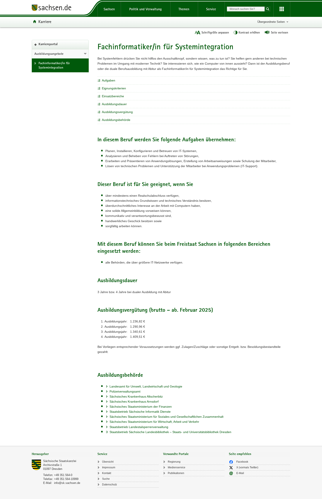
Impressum (108, 467)
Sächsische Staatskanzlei (59, 461)
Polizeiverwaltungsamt (125, 391)
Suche (106, 478)
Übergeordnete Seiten (271, 21)
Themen (184, 9)
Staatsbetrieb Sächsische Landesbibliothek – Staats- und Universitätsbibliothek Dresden (170, 432)
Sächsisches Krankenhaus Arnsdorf (134, 401)
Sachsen (109, 9)
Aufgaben (108, 80)
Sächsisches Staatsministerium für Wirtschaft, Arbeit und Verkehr (154, 421)
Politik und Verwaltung (145, 9)
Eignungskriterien (114, 88)
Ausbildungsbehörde (116, 120)
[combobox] (246, 9)
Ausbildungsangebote (49, 54)
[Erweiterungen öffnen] (281, 9)
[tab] (62, 454)
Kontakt (106, 473)
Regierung (174, 461)
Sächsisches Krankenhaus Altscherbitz (136, 396)
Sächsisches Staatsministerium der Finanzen (141, 406)
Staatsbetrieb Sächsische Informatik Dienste (140, 411)
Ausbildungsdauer (114, 104)
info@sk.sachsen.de (67, 483)
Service (211, 9)
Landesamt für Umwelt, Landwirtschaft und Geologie (146, 386)
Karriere (44, 21)
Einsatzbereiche (113, 96)
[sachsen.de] (62, 8)
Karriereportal (55, 45)
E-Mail (240, 473)
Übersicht (107, 461)
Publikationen (176, 473)
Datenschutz (109, 484)
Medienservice (176, 467)
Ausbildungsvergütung (117, 112)
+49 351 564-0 (63, 475)
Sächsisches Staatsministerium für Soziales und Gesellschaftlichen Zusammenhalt (166, 416)
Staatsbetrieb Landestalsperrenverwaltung (139, 427)
